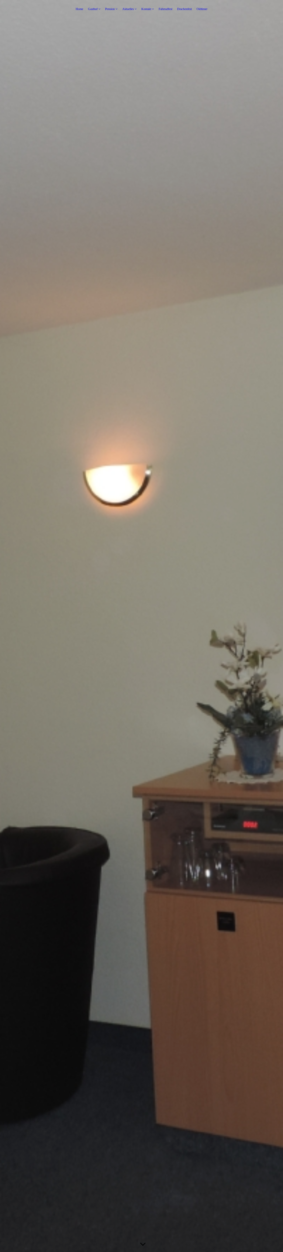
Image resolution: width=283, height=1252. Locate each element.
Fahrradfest (165, 9)
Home (79, 9)
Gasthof (93, 9)
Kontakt (146, 9)
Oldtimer (202, 9)
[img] (141, 626)
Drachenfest (184, 9)
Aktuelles (128, 9)
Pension (110, 9)
